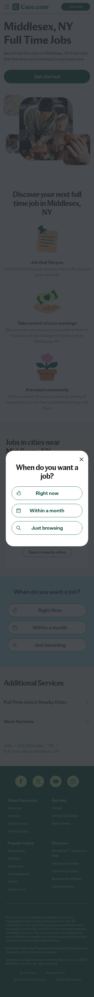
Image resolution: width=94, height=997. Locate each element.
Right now (47, 493)
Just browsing (47, 528)
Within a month (47, 510)
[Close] (81, 459)
